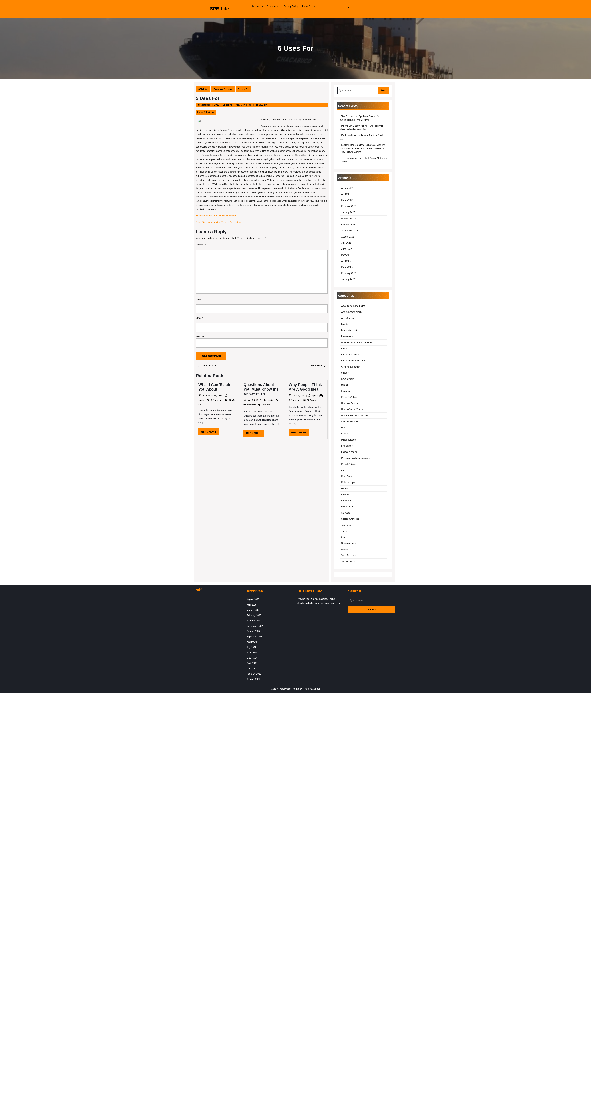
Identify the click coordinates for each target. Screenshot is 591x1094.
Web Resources (349, 555)
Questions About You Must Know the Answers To (261, 389)
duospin (345, 372)
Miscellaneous (348, 439)
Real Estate (347, 476)
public (344, 470)
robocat (345, 494)
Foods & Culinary (223, 89)
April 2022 (346, 261)
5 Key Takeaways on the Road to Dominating (218, 222)
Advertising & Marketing (353, 306)
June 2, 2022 (299, 395)
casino (344, 348)
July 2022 (346, 242)
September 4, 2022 (209, 105)
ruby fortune (347, 500)
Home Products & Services (355, 415)
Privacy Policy (291, 6)
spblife (229, 105)
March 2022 (347, 267)
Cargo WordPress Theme (285, 688)
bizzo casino (347, 336)
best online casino (350, 330)
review (344, 488)
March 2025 (347, 200)
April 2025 (346, 194)
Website (200, 336)
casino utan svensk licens (354, 360)
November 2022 (349, 218)
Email (199, 318)
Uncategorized (348, 543)
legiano (344, 433)
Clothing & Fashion (350, 366)
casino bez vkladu (350, 354)
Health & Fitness (349, 403)
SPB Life (219, 8)
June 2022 (346, 249)
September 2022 (349, 230)
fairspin (344, 385)
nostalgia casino (349, 452)
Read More (210, 432)
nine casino (347, 445)
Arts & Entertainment (351, 312)
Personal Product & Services (355, 458)
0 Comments (217, 400)
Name (199, 299)
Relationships (348, 482)
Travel (344, 531)
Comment (201, 244)
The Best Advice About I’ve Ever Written (216, 215)
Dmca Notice (273, 6)
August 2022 (347, 236)
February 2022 (348, 273)
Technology (347, 525)
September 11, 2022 (212, 395)
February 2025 (348, 206)
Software (345, 512)
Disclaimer (257, 6)
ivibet (343, 427)
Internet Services (349, 421)
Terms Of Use (309, 6)
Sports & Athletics (350, 518)
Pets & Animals (349, 464)
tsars (343, 537)
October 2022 (348, 224)
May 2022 (346, 255)
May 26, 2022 (254, 400)
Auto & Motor (347, 318)
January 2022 (348, 279)
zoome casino (348, 561)
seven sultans (348, 506)
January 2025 (348, 212)
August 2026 (347, 188)
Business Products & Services (356, 342)
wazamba (346, 549)
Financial (345, 391)
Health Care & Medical (352, 409)
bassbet (345, 324)
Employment (347, 379)
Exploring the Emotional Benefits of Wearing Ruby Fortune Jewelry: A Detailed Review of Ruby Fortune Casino (362, 148)
